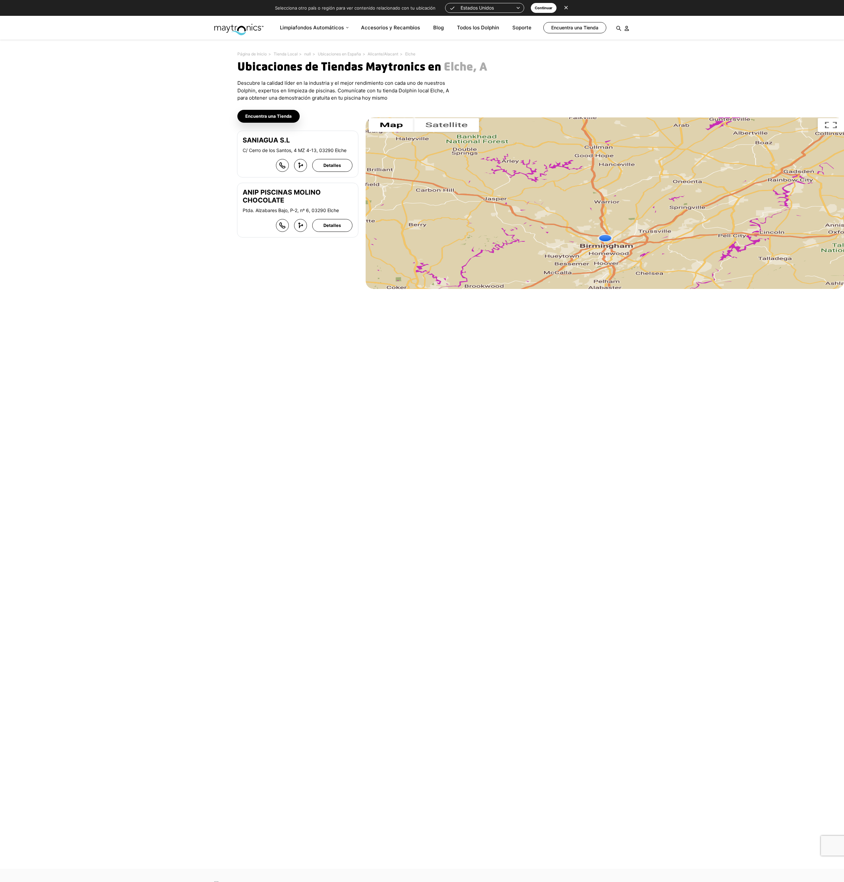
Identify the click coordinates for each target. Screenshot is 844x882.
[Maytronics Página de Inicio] (238, 26)
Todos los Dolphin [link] (478, 27)
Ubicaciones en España (339, 53)
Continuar (544, 8)
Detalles (332, 165)
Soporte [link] (521, 27)
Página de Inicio (252, 53)
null (307, 53)
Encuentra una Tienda (268, 116)
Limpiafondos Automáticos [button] (312, 27)
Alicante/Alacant (383, 53)
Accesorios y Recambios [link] (390, 27)
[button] (484, 8)
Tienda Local (286, 53)
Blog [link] (438, 27)
